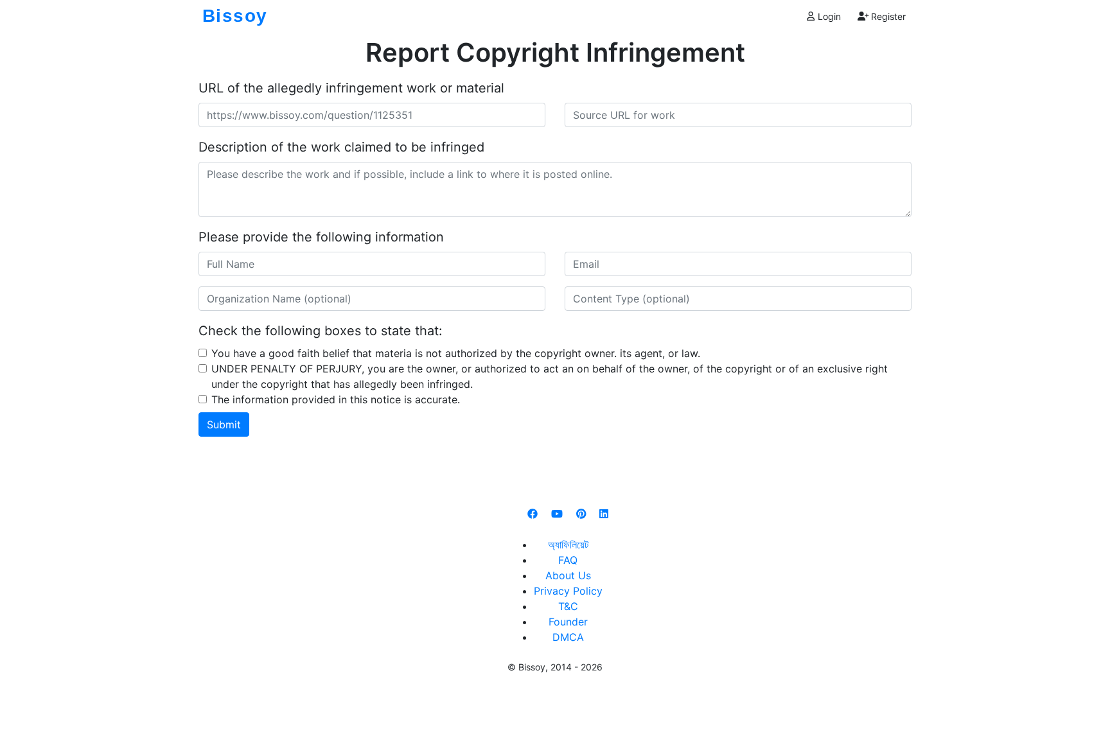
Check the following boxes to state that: (320, 330)
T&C (568, 606)
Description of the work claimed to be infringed (341, 147)
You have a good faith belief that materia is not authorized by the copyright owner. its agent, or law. (455, 353)
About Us (568, 575)
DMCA (568, 637)
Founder (568, 621)
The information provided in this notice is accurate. (335, 399)
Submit (224, 424)
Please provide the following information (321, 237)
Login (828, 16)
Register (887, 16)
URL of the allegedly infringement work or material (351, 88)
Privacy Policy (568, 590)
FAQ (567, 560)
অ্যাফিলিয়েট (568, 544)
